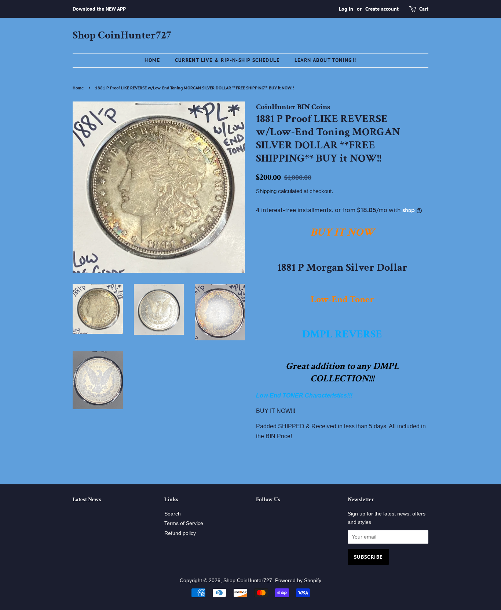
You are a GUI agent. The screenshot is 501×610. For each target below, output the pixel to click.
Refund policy (180, 533)
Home (152, 60)
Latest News (87, 499)
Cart (423, 8)
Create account (382, 8)
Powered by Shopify (298, 580)
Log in (346, 8)
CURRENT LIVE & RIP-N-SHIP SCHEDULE (227, 60)
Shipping (266, 191)
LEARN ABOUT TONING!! (325, 60)
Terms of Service (183, 523)
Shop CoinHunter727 (122, 35)
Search (172, 514)
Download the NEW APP (99, 8)
